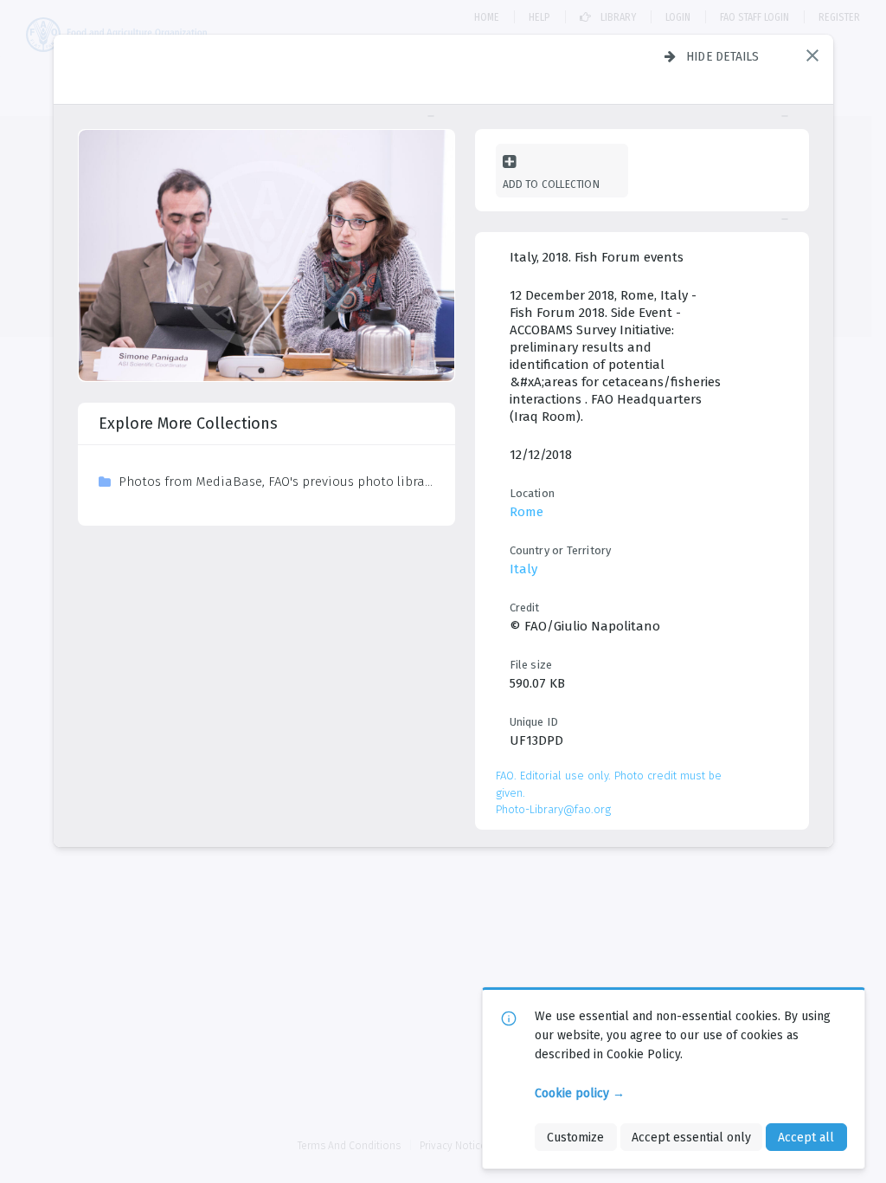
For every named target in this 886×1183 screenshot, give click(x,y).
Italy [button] (523, 569)
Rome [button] (526, 512)
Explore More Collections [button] (188, 423)
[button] (812, 55)
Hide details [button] (723, 56)
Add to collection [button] (551, 184)
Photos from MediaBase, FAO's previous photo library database (276, 481)
